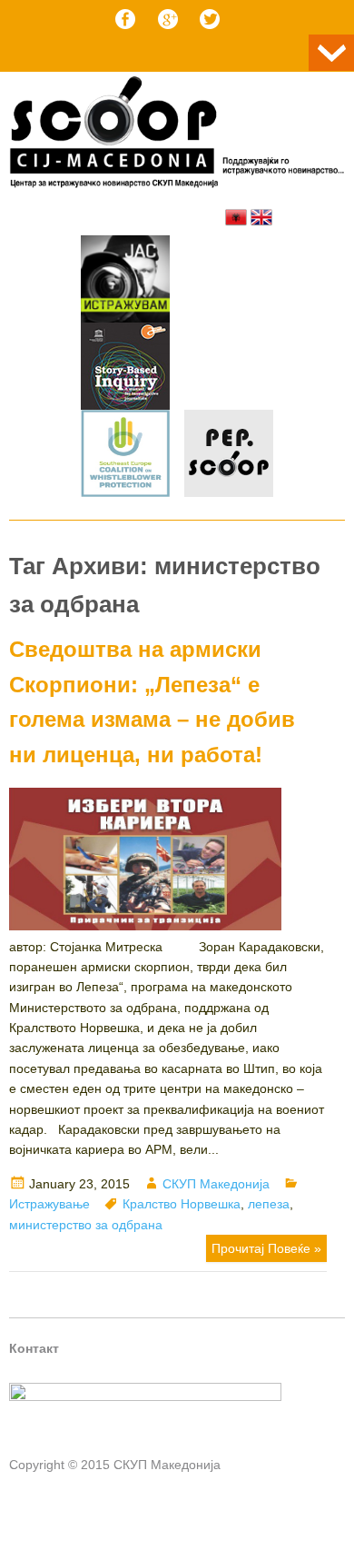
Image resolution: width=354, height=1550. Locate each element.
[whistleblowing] (125, 456)
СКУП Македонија (216, 1184)
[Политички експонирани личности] (228, 456)
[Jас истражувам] (125, 281)
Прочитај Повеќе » (266, 1248)
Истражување (49, 1204)
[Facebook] (125, 19)
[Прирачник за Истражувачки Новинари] (125, 369)
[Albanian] (236, 217)
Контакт (34, 1348)
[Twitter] (210, 19)
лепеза (269, 1204)
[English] (261, 217)
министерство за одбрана (85, 1224)
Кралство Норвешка (182, 1204)
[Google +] (168, 19)
